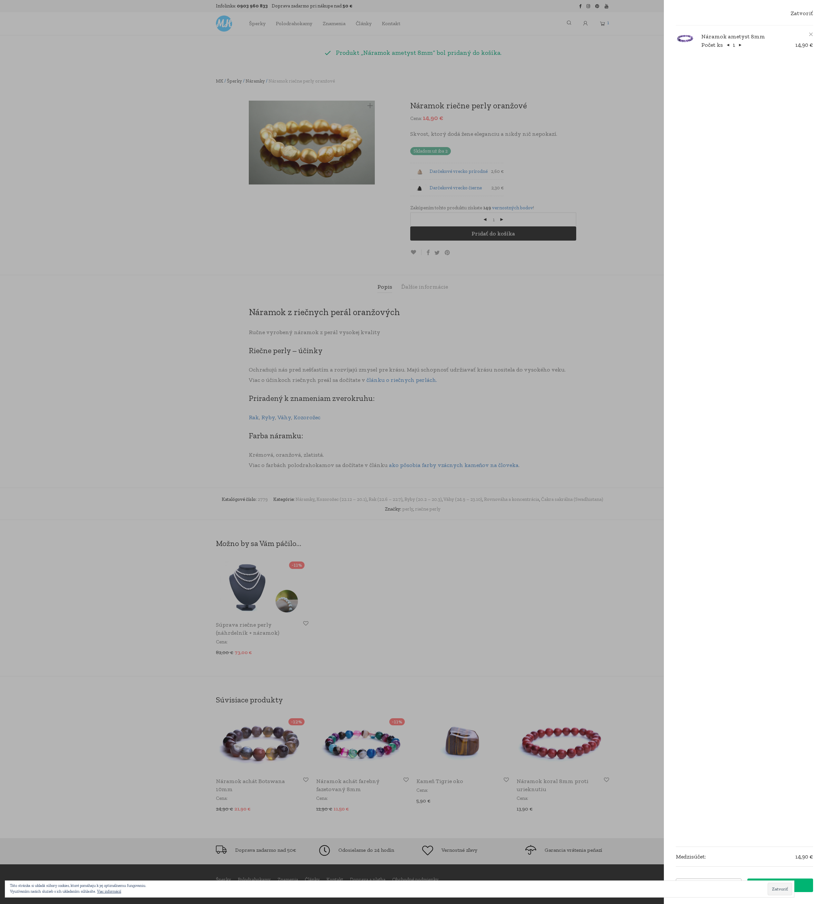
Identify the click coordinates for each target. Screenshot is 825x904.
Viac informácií (109, 891)
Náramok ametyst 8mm (733, 36)
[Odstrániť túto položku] (808, 34)
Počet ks (712, 44)
